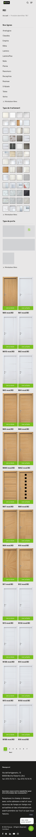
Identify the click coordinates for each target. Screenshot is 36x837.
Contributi (5, 829)
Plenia (5, 66)
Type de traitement (11, 108)
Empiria (6, 41)
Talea (5, 92)
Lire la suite (10, 308)
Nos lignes (7, 25)
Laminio (6, 51)
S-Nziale (6, 86)
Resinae (6, 81)
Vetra (5, 97)
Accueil (5, 16)
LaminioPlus (7, 56)
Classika (6, 36)
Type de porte (9, 221)
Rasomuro (7, 71)
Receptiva (7, 76)
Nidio (5, 61)
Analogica (7, 31)
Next (10, 752)
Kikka (5, 46)
